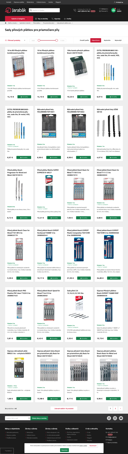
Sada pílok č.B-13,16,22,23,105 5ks (75, 291)
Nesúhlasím (93, 446)
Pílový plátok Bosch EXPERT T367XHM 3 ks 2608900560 (108, 231)
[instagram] (115, 418)
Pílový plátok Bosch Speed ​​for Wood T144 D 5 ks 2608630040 (48, 293)
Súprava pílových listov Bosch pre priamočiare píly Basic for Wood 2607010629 (78, 353)
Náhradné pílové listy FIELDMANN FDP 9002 (75, 110)
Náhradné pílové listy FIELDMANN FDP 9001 (46, 110)
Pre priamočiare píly (48, 23)
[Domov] (6, 23)
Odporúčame (96, 40)
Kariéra (51, 2)
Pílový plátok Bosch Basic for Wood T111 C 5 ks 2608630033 (108, 172)
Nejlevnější (118, 40)
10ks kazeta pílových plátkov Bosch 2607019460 (78, 51)
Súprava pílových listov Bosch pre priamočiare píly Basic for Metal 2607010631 (48, 353)
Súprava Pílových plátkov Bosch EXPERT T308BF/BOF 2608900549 (108, 293)
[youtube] (121, 418)
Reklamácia (30, 2)
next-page (120, 408)
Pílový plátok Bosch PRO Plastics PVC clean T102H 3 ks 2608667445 (18, 293)
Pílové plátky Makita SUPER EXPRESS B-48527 (48, 171)
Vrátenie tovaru (41, 2)
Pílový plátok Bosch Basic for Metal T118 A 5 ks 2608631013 (78, 172)
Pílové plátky (36, 23)
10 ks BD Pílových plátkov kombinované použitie (17, 51)
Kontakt (8, 2)
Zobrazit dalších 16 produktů (64, 408)
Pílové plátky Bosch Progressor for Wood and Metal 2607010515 (17, 172)
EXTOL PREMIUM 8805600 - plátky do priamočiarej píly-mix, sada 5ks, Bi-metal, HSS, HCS (18, 113)
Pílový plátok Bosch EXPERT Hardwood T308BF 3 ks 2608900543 (48, 233)
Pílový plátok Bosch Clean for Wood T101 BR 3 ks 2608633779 (18, 233)
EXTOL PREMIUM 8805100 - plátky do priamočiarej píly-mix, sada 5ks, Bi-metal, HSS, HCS (108, 54)
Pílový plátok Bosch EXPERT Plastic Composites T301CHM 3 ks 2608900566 (78, 233)
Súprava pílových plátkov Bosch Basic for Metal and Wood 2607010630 (107, 353)
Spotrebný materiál (25, 23)
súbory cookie (83, 445)
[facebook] (109, 418)
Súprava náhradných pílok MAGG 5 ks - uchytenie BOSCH (19, 352)
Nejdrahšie (107, 40)
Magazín (58, 2)
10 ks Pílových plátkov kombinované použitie (45, 51)
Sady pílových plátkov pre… (64, 23)
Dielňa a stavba (12, 23)
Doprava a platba (19, 2)
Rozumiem (64, 450)
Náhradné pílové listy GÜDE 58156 (107, 110)
